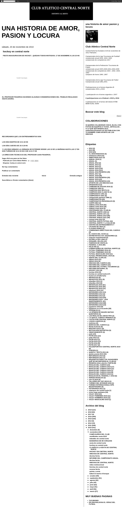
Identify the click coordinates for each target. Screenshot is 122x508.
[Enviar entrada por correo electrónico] (28, 160)
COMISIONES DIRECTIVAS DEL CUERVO (104, 230)
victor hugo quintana (97, 392)
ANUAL (92, 161)
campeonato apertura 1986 (99, 197)
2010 (90, 427)
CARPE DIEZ (94, 203)
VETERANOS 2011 (96, 388)
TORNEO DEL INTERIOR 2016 (100, 383)
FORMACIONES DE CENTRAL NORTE (103, 248)
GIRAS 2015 (93, 259)
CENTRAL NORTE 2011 (98, 217)
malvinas (92, 323)
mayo (92, 487)
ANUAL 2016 (94, 170)
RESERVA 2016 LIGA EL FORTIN (101, 363)
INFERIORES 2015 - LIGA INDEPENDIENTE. (98, 300)
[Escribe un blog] (33, 161)
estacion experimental (97, 237)
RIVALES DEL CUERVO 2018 (100, 372)
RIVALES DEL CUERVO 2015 (100, 368)
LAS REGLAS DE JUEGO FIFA (100, 316)
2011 (90, 425)
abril (92, 489)
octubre (93, 476)
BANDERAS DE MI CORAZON (100, 441)
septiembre (94, 478)
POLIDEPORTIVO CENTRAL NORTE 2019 (104, 347)
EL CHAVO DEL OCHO (97, 234)
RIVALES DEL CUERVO (98, 365)
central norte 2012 (96, 219)
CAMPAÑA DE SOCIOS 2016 (99, 186)
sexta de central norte (97, 443)
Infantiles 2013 (94, 283)
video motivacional (96, 465)
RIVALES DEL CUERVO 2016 (100, 370)
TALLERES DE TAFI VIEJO (99, 381)
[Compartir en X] (34, 161)
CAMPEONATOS (95, 199)
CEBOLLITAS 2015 (96, 205)
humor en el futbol (96, 276)
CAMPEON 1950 (95, 188)
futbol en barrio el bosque (99, 473)
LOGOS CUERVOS (96, 321)
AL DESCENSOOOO (96, 154)
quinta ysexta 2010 (96, 354)
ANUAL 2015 (94, 168)
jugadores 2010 (95, 307)
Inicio (44, 176)
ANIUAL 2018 (94, 159)
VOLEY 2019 (93, 394)
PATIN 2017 (93, 345)
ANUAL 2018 (94, 176)
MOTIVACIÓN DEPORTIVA (99, 330)
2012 (91, 148)
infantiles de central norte (99, 439)
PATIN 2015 (93, 341)
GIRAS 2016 (93, 261)
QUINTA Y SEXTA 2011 (97, 352)
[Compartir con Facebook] (36, 161)
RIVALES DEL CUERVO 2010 (100, 367)
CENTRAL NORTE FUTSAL (99, 221)
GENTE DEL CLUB (96, 257)
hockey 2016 (94, 272)
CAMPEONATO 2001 (96, 196)
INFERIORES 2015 (96, 297)
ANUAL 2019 (94, 179)
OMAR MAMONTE (95, 332)
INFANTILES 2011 (95, 279)
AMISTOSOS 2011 (95, 157)
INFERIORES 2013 (96, 296)
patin (91, 334)
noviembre (94, 432)
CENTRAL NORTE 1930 (98, 212)
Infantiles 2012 (94, 281)
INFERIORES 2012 (96, 294)
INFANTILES (93, 277)
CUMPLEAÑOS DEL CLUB (99, 434)
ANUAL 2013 (94, 165)
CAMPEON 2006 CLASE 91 (99, 192)
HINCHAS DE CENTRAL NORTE (101, 454)
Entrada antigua (76, 176)
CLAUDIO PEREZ (95, 228)
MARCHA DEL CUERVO (98, 325)
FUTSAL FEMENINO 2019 (98, 252)
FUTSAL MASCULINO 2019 (99, 254)
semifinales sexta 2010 (98, 436)
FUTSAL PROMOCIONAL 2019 (100, 256)
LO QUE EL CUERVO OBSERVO (101, 317)
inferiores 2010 (94, 290)
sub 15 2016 (93, 379)
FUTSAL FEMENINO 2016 (98, 250)
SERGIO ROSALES (96, 378)
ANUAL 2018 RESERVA (98, 177)
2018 (90, 412)
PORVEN (92, 350)
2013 (91, 150)
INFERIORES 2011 (96, 292)
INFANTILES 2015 (95, 285)
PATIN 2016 (93, 343)
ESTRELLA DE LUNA (97, 239)
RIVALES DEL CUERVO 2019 (100, 374)
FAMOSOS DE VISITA (97, 243)
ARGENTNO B (94, 185)
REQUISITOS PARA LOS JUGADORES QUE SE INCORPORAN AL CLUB (103, 360)
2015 (91, 152)
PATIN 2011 (93, 336)
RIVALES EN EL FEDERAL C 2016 (102, 376)
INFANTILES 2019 (95, 288)
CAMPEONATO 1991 (96, 194)
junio (92, 485)
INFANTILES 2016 (95, 287)
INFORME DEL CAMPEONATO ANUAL (103, 458)
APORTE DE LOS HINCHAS (99, 183)
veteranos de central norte (99, 390)
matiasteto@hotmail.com (95, 130)
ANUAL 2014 (94, 166)
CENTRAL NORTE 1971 (98, 214)
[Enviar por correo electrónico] (31, 161)
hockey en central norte (18, 163)
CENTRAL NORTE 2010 (98, 216)
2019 (90, 410)
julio (91, 482)
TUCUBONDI (94, 500)
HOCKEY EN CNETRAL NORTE (101, 451)
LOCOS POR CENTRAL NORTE (101, 319)
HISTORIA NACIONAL (97, 268)
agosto (93, 480)
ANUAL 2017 (94, 174)
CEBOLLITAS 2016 (96, 206)
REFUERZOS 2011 (96, 358)
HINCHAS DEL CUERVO (98, 263)
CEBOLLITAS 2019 (96, 208)
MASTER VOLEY (95, 328)
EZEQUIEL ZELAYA (96, 241)
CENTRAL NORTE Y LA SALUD (101, 223)
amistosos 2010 (95, 156)
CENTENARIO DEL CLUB (98, 210)
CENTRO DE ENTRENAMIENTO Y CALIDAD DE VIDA (101, 225)
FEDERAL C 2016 (95, 245)
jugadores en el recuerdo (98, 308)
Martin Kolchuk (94, 327)
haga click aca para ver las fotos (14, 158)
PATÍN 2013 (93, 339)
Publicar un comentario (11, 171)
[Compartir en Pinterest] (37, 161)
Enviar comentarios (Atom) (23, 180)
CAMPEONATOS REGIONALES (101, 201)
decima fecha (94, 456)
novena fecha (94, 469)
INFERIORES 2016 (96, 303)
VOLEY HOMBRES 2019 (98, 398)
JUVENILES (93, 310)
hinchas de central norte (98, 467)
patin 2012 (93, 338)
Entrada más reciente (10, 176)
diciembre (94, 430)
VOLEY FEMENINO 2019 (98, 396)
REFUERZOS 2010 (96, 356)
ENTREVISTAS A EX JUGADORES (102, 236)
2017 (90, 414)
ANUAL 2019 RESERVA (98, 181)
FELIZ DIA (93, 247)
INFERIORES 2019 (96, 305)
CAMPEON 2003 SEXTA (98, 190)
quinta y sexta (94, 471)
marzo (92, 491)
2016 (90, 416)
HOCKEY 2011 (94, 270)
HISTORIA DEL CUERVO (98, 265)
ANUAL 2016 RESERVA (98, 172)
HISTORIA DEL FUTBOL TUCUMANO (103, 267)
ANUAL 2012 (94, 163)
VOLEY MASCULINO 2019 (99, 399)
